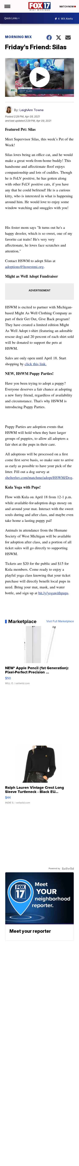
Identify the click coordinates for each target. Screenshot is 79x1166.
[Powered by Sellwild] (68, 868)
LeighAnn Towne (31, 110)
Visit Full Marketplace (60, 621)
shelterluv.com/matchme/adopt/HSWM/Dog (38, 477)
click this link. (36, 363)
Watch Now (66, 6)
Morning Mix (18, 37)
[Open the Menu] (7, 6)
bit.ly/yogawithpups (53, 592)
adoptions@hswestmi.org (24, 266)
